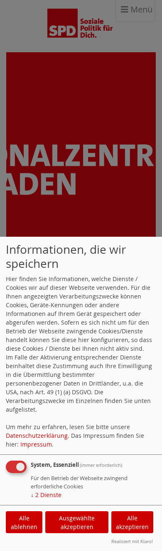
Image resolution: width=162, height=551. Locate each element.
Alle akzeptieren (132, 522)
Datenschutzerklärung (37, 435)
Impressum (36, 444)
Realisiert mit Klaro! (132, 541)
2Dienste (46, 495)
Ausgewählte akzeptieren (77, 522)
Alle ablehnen (24, 522)
